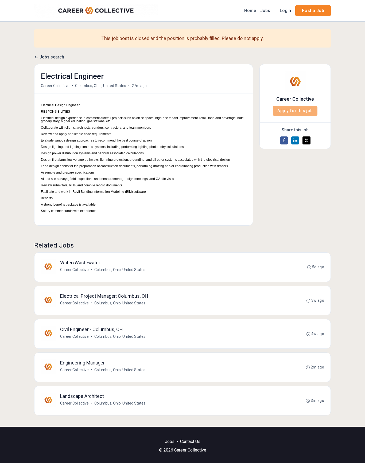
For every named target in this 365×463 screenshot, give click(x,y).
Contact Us (190, 441)
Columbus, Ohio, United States (100, 86)
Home (250, 10)
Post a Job (313, 10)
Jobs (265, 10)
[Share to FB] (284, 140)
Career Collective (55, 86)
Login (285, 10)
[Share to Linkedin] (295, 140)
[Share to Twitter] (306, 140)
